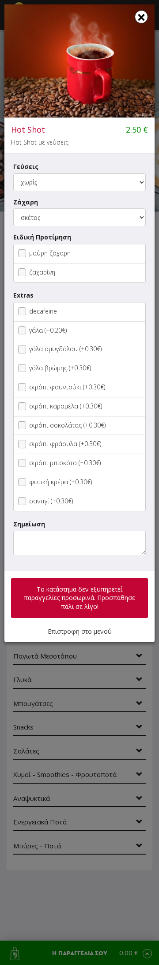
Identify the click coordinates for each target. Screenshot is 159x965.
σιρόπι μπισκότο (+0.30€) (65, 463)
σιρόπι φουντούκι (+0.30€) (67, 387)
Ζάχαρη (25, 202)
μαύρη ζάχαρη (50, 253)
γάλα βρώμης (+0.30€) (60, 368)
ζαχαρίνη (42, 272)
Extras (23, 295)
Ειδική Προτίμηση (42, 237)
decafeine (43, 311)
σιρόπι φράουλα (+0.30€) (65, 443)
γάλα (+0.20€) (48, 330)
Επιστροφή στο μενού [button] (80, 631)
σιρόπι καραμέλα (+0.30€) (65, 406)
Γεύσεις (25, 166)
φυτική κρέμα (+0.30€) (60, 482)
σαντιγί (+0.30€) (51, 501)
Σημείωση (29, 524)
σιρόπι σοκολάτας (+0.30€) (67, 425)
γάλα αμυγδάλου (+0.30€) (65, 349)
